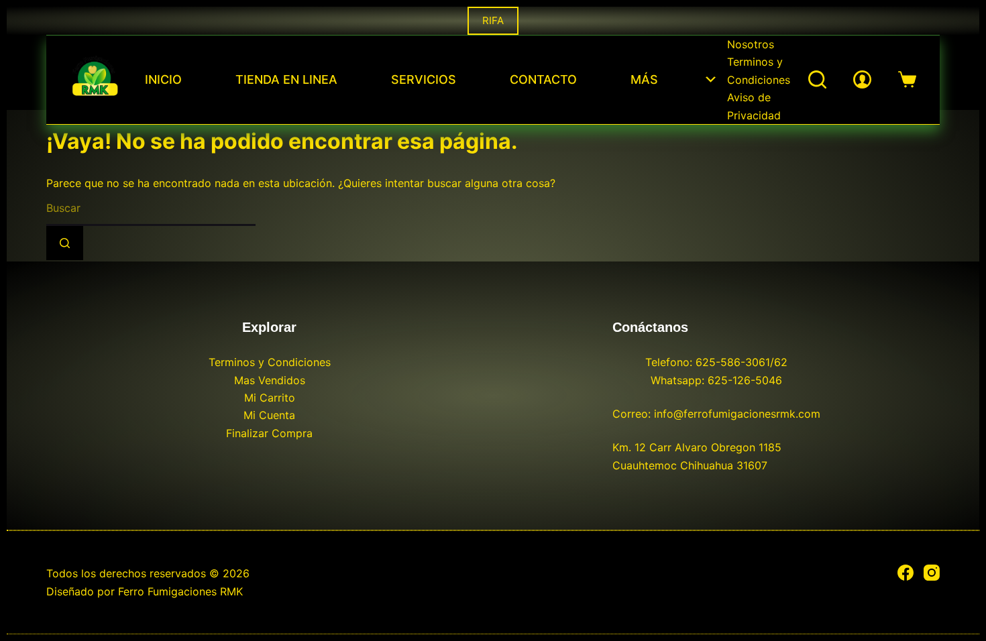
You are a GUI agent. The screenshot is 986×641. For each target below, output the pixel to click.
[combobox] (151, 209)
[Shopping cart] (907, 79)
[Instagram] (932, 573)
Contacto (543, 79)
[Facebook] (905, 573)
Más (644, 79)
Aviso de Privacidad (754, 106)
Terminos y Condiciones (758, 70)
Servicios (423, 79)
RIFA (493, 20)
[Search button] (64, 243)
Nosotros (750, 44)
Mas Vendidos (269, 380)
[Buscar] (817, 79)
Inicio (163, 79)
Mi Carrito (269, 397)
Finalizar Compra (269, 433)
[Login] (862, 79)
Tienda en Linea (286, 79)
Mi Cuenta (269, 415)
